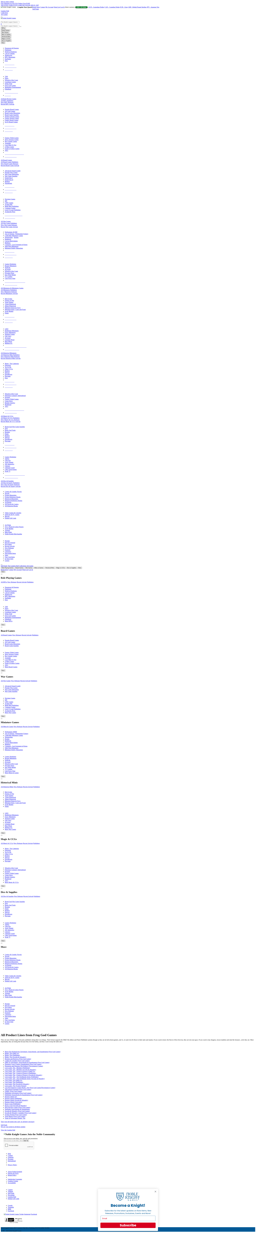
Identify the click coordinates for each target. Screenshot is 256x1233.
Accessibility (12, 1183)
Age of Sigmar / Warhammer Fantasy (16, 234)
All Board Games (6, 635)
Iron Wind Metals (10, 275)
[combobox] (10, 22)
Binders (7, 371)
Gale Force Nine (10, 278)
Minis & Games (6, 34)
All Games (4, 14)
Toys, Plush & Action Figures (14, 527)
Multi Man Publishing (12, 206)
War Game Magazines (12, 174)
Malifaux (7, 243)
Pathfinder (8, 50)
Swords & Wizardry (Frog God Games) (17, 1111)
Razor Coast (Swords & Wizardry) (16, 1106)
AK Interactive (9, 464)
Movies (7, 516)
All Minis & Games (7, 726)
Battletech (8, 239)
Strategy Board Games (12, 116)
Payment (10, 1159)
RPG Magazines (10, 57)
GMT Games (9, 203)
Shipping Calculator (13, 1177)
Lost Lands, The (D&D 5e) (13, 1080)
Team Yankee (9, 302)
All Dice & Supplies (7, 896)
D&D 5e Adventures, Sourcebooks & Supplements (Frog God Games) (27, 1062)
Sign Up (26, 1140)
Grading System (13, 1181)
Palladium (8, 89)
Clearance (8, 551)
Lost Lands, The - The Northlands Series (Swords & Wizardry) (25, 1079)
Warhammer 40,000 (11, 232)
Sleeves (7, 372)
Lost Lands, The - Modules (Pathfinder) (17, 1068)
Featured (7, 550)
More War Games (10, 712)
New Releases (9, 548)
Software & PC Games (12, 514)
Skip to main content (7, 1)
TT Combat (8, 276)
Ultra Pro (8, 460)
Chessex (7, 466)
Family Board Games (11, 120)
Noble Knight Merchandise (13, 534)
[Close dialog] (155, 1191)
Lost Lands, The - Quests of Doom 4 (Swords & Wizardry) (23, 1075)
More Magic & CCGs (12, 882)
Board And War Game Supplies (15, 427)
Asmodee (8, 143)
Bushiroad (8, 404)
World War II (9, 180)
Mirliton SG (8, 343)
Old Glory (8, 336)
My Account (49, 7)
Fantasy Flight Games (12, 138)
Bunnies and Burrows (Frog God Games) (18, 1059)
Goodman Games (10, 82)
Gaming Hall (5, 11)
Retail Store (36, 7)
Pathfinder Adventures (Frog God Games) (18, 1093)
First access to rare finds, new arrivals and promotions (21, 1138)
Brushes (7, 432)
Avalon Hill (8, 204)
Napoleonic (8, 183)
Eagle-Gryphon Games (12, 148)
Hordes (16, 237)
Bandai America (10, 403)
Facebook (11, 1211)
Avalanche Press (10, 212)
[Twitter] (14, 1214)
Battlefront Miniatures (12, 331)
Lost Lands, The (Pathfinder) (14, 1082)
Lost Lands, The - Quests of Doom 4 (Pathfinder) (20, 1073)
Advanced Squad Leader (12, 171)
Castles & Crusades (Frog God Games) (17, 1061)
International (12, 1161)
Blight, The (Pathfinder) (12, 1055)
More (3, 43)
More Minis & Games (12, 773)
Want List (57, 7)
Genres (7, 560)
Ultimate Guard (10, 468)
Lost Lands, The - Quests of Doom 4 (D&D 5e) (20, 1071)
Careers (10, 1190)
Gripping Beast (9, 340)
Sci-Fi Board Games (11, 122)
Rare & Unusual (10, 542)
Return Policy (12, 1175)
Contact (42, 7)
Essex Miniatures (10, 332)
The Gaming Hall (13, 566)
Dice (6, 61)
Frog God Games (10, 85)
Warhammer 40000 (11, 732)
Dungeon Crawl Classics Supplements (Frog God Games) (23, 1064)
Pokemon (8, 365)
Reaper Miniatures (10, 266)
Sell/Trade (35, 9)
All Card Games (10, 111)
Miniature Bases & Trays (12, 308)
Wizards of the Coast (11, 80)
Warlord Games (10, 334)
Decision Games (10, 199)
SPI (6, 201)
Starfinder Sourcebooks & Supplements (17, 1109)
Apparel (7, 530)
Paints (7, 313)
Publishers (30, 582)
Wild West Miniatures (11, 246)
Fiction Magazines (10, 495)
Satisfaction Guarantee (15, 1179)
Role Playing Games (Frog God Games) (17, 1107)
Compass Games (10, 208)
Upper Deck (9, 401)
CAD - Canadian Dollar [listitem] (112, 7)
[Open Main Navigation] (1, 564)
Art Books (8, 502)
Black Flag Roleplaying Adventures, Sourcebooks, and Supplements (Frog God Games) (32, 1052)
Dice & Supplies (6, 40)
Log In (62, 7)
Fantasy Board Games (12, 118)
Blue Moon (8, 341)
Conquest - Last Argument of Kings (16, 244)
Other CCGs (9, 369)
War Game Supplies (11, 176)
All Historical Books (11, 506)
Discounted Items (10, 553)
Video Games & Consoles (13, 513)
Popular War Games (11, 172)
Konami (7, 397)
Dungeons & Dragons (12, 48)
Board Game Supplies (12, 115)
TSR (6, 76)
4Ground (7, 269)
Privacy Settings (12, 1163)
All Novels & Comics (11, 504)
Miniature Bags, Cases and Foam (15, 309)
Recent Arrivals (10, 546)
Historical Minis (6, 36)
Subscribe (128, 1225)
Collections (4, 13)
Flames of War (9, 300)
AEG (6, 150)
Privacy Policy (12, 1165)
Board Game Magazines (12, 113)
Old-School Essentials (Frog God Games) (18, 1089)
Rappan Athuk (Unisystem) (13, 1102)
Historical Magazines (11, 499)
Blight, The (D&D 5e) (12, 1053)
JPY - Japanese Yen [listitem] (153, 7)
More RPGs (8, 621)
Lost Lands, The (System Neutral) (15, 1086)
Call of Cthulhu (10, 53)
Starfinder (8, 59)
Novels (7, 493)
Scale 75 (7, 471)
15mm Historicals (10, 304)
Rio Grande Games (11, 141)
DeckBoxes (8, 374)
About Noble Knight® (15, 1172)
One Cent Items (10, 557)
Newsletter (11, 1195)
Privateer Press (9, 273)
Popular (7, 541)
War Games (5, 32)
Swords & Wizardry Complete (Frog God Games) (20, 1113)
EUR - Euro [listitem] (124, 7)
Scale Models (9, 311)
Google (10, 1205)
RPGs (3, 28)
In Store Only (9, 559)
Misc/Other (8, 532)
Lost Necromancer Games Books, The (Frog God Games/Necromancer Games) (30, 1088)
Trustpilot (11, 1207)
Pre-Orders (8, 544)
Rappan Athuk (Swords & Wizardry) (16, 1100)
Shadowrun (8, 55)
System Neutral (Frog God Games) (16, 1115)
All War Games (6, 681)
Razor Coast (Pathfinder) (12, 1104)
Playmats (7, 376)
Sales (6, 555)
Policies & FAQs (13, 1173)
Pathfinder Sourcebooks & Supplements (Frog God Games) (23, 1095)
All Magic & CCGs (7, 843)
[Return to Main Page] (1, 718)
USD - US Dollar (81, 7)
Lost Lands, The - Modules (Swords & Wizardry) (20, 1070)
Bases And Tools (10, 430)
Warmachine (9, 237)
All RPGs (4, 582)
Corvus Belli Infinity (11, 241)
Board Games (6, 30)
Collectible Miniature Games (14, 235)
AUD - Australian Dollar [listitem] (96, 7)
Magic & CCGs (6, 38)
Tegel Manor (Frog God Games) (15, 1116)
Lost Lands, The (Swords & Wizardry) (17, 1084)
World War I (9, 178)
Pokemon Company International (15, 395)
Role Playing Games (8, 568)
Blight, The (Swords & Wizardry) (15, 1057)
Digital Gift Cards (10, 518)
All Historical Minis (7, 787)
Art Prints (8, 525)
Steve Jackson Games (11, 139)
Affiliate (10, 1191)
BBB (9, 1209)
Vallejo (7, 459)
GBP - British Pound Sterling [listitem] (137, 7)
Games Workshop (10, 264)
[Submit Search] (20, 26)
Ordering (11, 1157)
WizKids (7, 267)
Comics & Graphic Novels (13, 491)
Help (9, 1154)
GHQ (6, 329)
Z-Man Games (9, 147)
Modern (7, 181)
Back (3, 571)
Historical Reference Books (13, 500)
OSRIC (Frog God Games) (13, 1091)
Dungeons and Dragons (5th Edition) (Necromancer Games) (24, 1066)
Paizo (6, 78)
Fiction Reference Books (12, 497)
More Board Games (11, 667)
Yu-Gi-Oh (8, 367)
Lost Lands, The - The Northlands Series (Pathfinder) (21, 1077)
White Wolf (8, 84)
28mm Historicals (10, 306)
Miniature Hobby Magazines (14, 248)
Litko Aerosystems (11, 469)
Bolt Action (8, 299)
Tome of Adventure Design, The (15, 1118)
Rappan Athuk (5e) (11, 1097)
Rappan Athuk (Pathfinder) (13, 1098)
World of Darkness (11, 52)
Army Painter (9, 462)
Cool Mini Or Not (10, 145)
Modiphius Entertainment (13, 87)
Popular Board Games (12, 109)
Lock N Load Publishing (12, 210)
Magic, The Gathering (12, 363)
